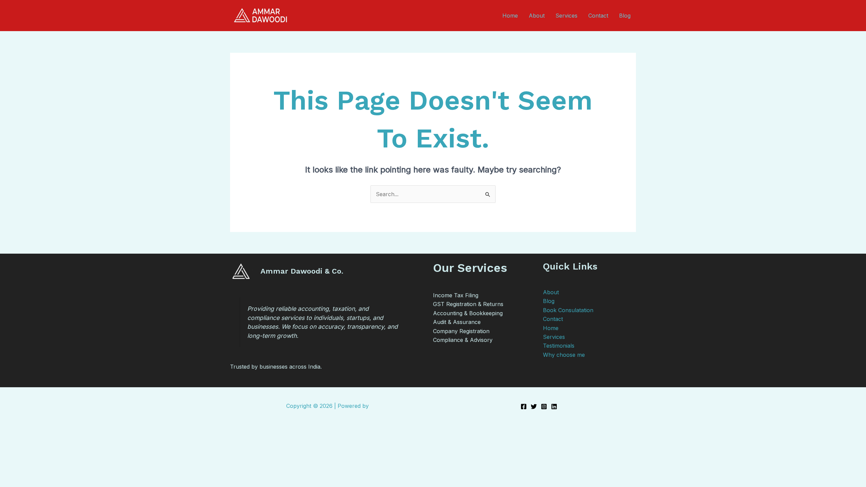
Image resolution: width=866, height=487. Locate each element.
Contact (598, 15)
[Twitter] (534, 406)
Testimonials (558, 345)
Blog (625, 15)
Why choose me (564, 354)
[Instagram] (544, 406)
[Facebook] (524, 406)
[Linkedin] (554, 406)
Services (566, 15)
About (537, 15)
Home (510, 15)
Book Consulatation (568, 310)
